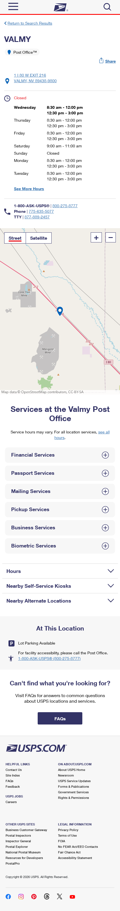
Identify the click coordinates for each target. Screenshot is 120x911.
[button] (108, 61)
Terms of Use (67, 835)
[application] (60, 311)
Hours (13, 571)
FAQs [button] (60, 718)
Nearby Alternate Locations (38, 601)
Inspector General (18, 841)
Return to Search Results (30, 23)
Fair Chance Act (69, 852)
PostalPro (13, 863)
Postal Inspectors (18, 835)
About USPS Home (71, 769)
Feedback (13, 786)
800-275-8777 (65, 205)
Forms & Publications (73, 786)
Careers (11, 802)
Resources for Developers (24, 858)
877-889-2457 (37, 216)
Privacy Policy (68, 830)
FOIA (61, 841)
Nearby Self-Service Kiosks (38, 586)
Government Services (73, 792)
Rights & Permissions (73, 797)
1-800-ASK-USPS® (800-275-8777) (49, 658)
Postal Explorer (17, 846)
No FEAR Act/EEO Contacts (78, 846)
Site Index (13, 775)
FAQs (9, 781)
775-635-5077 (41, 211)
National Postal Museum (23, 852)
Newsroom (66, 775)
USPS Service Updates (74, 781)
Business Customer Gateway (26, 830)
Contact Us (14, 769)
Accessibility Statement (75, 858)
